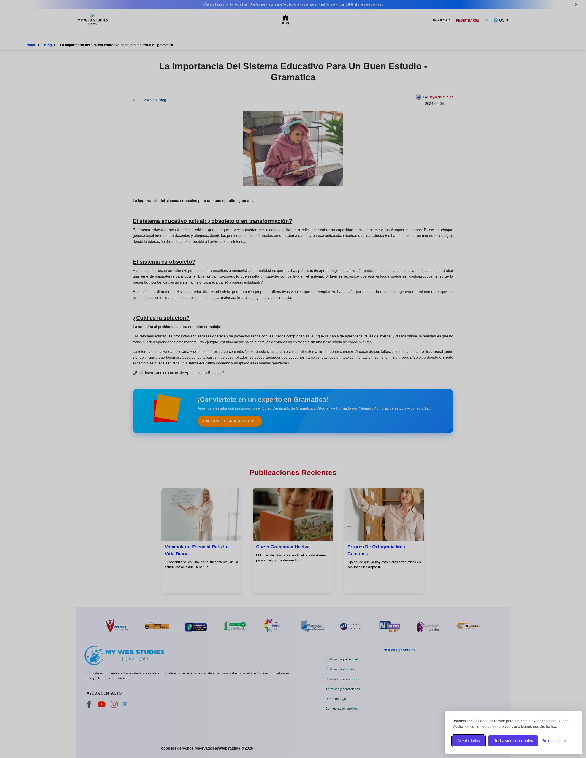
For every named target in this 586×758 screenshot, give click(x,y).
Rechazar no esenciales (513, 741)
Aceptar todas (468, 741)
